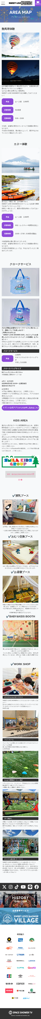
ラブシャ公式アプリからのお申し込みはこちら (21, 408)
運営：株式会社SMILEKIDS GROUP (19, 474)
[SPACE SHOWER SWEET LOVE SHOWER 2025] (20, 3)
